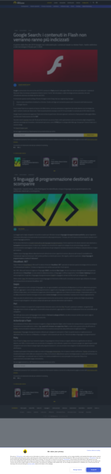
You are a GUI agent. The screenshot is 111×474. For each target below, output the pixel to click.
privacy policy (31, 463)
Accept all (93, 469)
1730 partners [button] (19, 456)
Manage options (77, 469)
